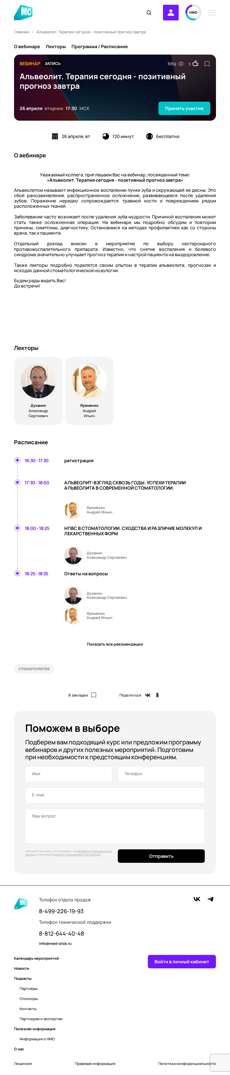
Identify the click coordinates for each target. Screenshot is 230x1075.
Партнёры (29, 988)
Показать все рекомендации (115, 644)
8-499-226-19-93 (61, 911)
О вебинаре (27, 46)
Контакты (28, 1008)
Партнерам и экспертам (41, 1018)
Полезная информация (35, 1028)
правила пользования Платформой (77, 854)
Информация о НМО (37, 1038)
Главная (21, 31)
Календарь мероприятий (36, 958)
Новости (21, 968)
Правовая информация (95, 1063)
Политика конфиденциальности (187, 1063)
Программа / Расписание (100, 46)
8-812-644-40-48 (61, 933)
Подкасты (23, 978)
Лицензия (23, 1063)
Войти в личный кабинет (182, 962)
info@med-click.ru (55, 943)
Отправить (161, 856)
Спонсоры (29, 998)
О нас (19, 1048)
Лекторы (56, 46)
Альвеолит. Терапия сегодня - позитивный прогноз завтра (91, 31)
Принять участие (184, 108)
